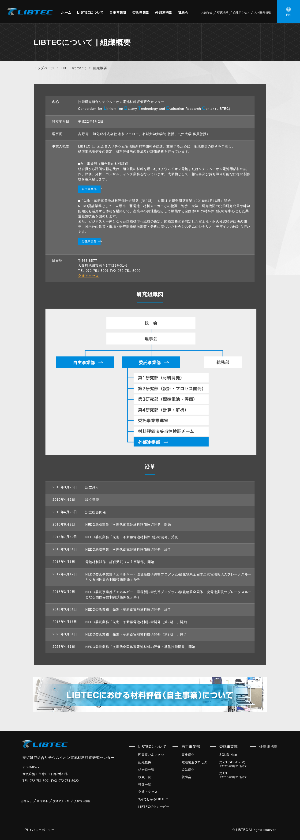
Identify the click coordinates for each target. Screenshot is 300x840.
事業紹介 (188, 755)
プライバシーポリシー (38, 830)
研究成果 (222, 12)
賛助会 (183, 12)
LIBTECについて (90, 12)
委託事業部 (141, 12)
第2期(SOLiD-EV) (233, 764)
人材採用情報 (263, 12)
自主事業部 (118, 12)
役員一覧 (144, 777)
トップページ (44, 68)
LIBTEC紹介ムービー (153, 807)
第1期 (233, 775)
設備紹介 (188, 770)
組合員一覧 (146, 770)
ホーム (66, 12)
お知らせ (206, 12)
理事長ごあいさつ (151, 755)
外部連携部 (163, 12)
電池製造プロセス (194, 762)
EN (288, 15)
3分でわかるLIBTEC (153, 799)
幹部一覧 (144, 784)
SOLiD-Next (228, 755)
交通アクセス (241, 12)
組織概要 (144, 762)
